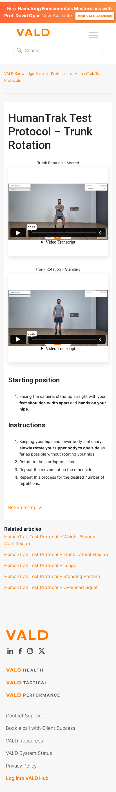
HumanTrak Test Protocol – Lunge (40, 565)
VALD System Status (29, 753)
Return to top (23, 507)
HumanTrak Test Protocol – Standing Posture (52, 576)
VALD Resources (24, 741)
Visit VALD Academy (95, 16)
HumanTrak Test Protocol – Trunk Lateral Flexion (56, 554)
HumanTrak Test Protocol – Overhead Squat (51, 587)
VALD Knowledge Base (24, 73)
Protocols (59, 73)
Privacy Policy (21, 766)
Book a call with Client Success (40, 728)
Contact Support (24, 716)
